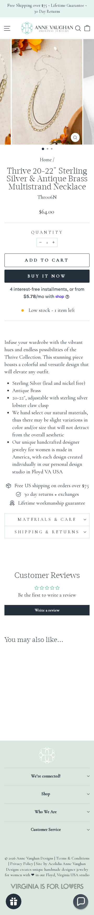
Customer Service (46, 829)
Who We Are (46, 811)
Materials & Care (47, 519)
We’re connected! (45, 776)
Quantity (47, 232)
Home (46, 160)
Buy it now (47, 276)
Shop (46, 793)
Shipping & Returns (47, 532)
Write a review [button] (47, 610)
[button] (80, 901)
